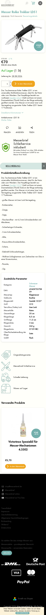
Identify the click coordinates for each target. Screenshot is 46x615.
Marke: (6, 120)
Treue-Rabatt (6, 508)
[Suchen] (26, 3)
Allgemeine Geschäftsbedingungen (14, 518)
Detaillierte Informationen (11, 113)
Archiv (6, 553)
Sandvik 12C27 (16, 98)
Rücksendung (6, 521)
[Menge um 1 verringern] (10, 85)
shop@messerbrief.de (13, 486)
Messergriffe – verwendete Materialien (16, 548)
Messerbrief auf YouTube (15, 498)
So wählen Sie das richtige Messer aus (17, 541)
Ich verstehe (22, 613)
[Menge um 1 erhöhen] (10, 82)
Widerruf (4, 524)
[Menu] (40, 3)
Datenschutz (6, 528)
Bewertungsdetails (30, 16)
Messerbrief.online (12, 494)
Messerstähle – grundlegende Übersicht (17, 544)
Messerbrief (9, 490)
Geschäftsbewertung (9, 515)
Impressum (5, 511)
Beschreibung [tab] (13, 166)
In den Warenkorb (25, 84)
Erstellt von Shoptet (25, 598)
